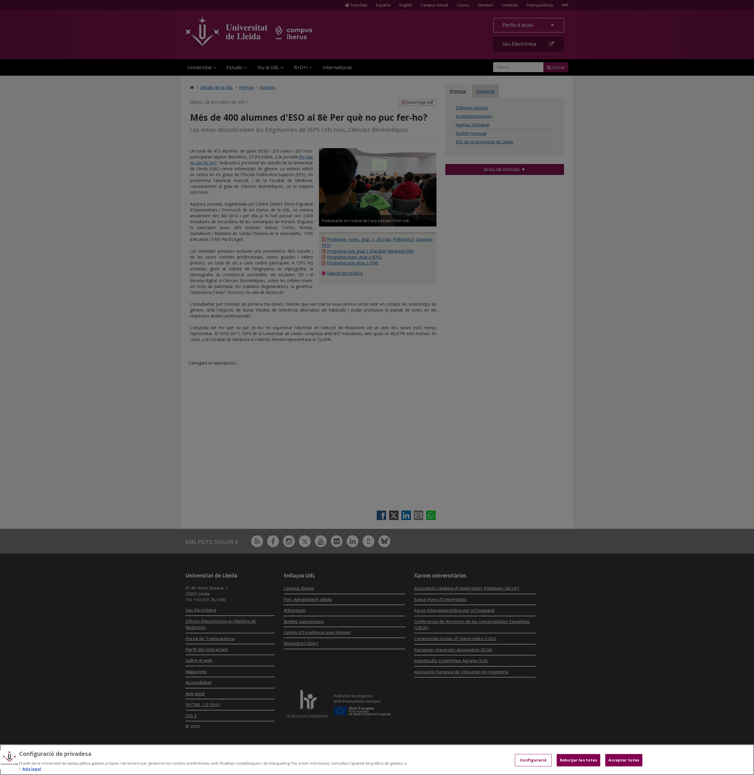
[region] (377, 759)
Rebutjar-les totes (578, 760)
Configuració (533, 760)
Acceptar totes (624, 760)
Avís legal (31, 768)
